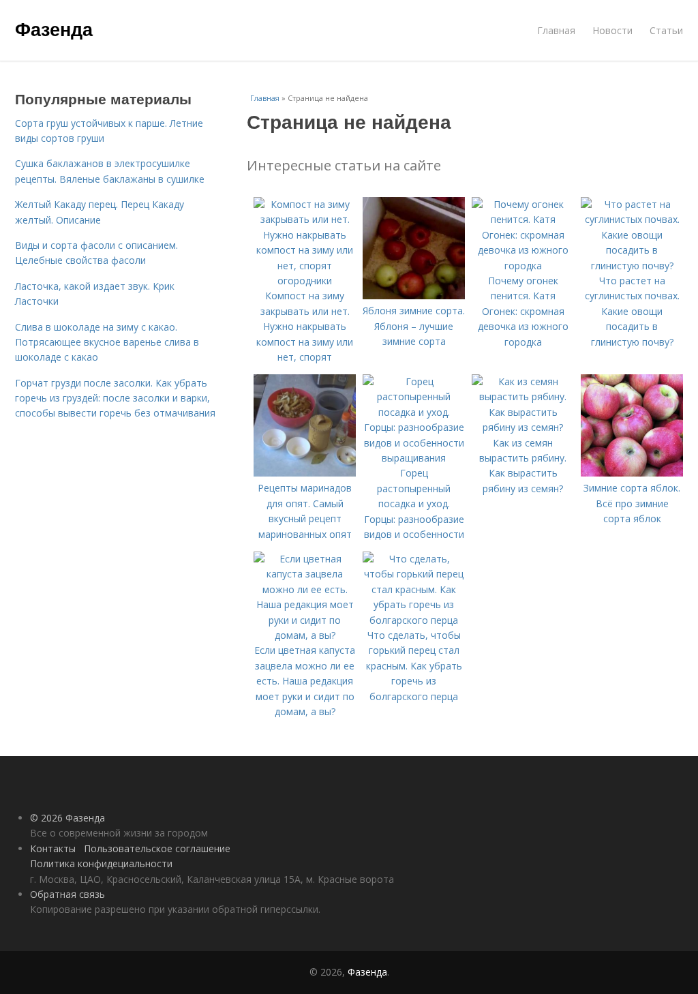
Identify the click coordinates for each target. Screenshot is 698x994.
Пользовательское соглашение (157, 848)
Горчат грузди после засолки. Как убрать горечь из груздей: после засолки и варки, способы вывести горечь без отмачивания (115, 398)
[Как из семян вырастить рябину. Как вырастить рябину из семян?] (523, 427)
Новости (612, 30)
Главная (556, 30)
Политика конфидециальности (101, 863)
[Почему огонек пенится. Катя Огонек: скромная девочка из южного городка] (523, 265)
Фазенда (54, 29)
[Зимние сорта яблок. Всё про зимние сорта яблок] (632, 472)
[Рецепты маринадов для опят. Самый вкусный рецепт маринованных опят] (305, 472)
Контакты (53, 848)
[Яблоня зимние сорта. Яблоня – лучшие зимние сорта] (414, 295)
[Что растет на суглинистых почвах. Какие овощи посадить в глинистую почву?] (632, 265)
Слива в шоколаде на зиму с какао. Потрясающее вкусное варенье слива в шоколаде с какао (107, 342)
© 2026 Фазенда (67, 817)
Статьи (666, 30)
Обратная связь (67, 894)
